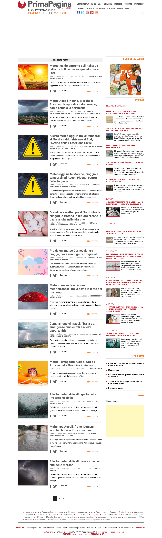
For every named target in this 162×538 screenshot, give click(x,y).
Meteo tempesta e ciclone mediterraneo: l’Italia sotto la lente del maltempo (76, 289)
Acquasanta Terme (32, 512)
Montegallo (102, 517)
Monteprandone (130, 517)
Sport (127, 8)
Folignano (95, 514)
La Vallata (95, 4)
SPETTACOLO (112, 278)
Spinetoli (96, 519)
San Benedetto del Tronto (80, 519)
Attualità (96, 334)
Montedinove (72, 517)
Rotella (64, 519)
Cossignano (68, 514)
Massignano (139, 514)
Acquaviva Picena (48, 512)
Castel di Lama (125, 512)
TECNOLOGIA (111, 331)
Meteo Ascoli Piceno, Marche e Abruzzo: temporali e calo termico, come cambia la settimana (73, 104)
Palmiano (28, 519)
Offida (141, 517)
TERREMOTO (111, 251)
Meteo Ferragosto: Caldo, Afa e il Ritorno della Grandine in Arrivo (73, 363)
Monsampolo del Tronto (34, 517)
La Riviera (107, 4)
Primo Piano (94, 113)
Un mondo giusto (115, 388)
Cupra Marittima (82, 514)
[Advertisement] (81, 35)
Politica (90, 8)
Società (72, 187)
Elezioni (128, 4)
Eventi (120, 8)
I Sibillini (118, 4)
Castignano (138, 512)
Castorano (29, 514)
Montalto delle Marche (54, 517)
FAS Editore (48, 532)
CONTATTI (66, 534)
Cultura (111, 8)
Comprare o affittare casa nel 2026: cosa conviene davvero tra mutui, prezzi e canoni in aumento (124, 309)
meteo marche (56, 78)
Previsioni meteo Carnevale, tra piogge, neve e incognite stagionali (73, 252)
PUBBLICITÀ (140, 527)
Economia (100, 8)
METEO (99, 76)
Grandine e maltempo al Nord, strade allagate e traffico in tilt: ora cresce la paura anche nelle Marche (75, 216)
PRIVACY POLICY (97, 534)
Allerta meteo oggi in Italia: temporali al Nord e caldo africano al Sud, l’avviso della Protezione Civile (75, 139)
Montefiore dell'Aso (87, 517)
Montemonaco (115, 517)
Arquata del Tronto (85, 512)
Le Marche (139, 4)
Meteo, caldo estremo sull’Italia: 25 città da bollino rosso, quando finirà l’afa (74, 69)
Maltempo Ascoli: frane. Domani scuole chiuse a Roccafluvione (72, 428)
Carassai (112, 512)
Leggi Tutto (92, 91)
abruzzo (92, 111)
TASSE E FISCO (112, 223)
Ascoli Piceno (83, 4)
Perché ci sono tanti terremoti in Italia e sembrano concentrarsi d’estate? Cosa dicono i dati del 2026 (124, 256)
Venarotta (106, 519)
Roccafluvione (53, 519)
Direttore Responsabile (81, 534)
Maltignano (127, 514)
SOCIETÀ (110, 304)
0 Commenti (63, 90)
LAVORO (109, 199)
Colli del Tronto (41, 514)
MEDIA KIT (20, 527)
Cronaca (81, 8)
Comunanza (55, 514)
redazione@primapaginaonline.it (111, 532)
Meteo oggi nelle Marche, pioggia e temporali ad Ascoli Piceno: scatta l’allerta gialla (74, 177)
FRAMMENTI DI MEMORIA (116, 106)
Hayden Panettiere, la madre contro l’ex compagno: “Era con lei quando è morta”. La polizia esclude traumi (125, 283)
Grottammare (114, 514)
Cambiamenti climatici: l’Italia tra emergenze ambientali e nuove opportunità (72, 327)
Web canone (113, 370)
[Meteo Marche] (112, 401)
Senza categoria (65, 436)
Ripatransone (40, 519)
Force (104, 514)
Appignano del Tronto (67, 512)
